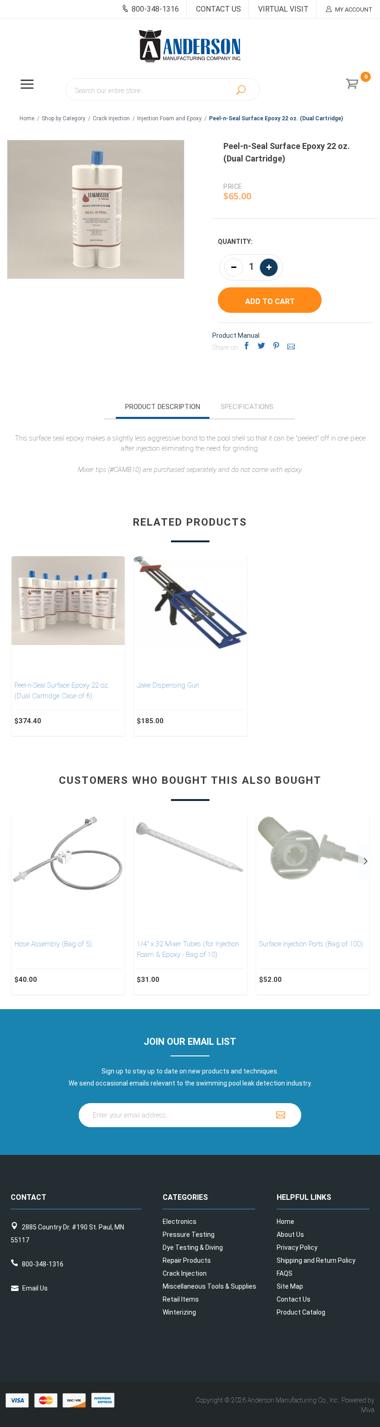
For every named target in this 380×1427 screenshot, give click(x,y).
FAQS (284, 1273)
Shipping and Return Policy (296, 1260)
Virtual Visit (283, 9)
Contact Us (218, 9)
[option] (68, 646)
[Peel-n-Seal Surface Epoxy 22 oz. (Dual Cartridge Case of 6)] (68, 602)
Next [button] (365, 861)
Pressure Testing (186, 1234)
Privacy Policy (296, 1247)
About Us (290, 1234)
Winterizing (179, 1312)
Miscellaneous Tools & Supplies (186, 1286)
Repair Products (186, 1260)
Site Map (290, 1286)
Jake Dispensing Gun (168, 685)
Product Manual (236, 335)
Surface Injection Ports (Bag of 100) (311, 944)
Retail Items (181, 1299)
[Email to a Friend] (291, 346)
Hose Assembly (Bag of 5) (53, 944)
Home (26, 118)
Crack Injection (185, 1273)
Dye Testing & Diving (186, 1247)
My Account (353, 9)
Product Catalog (296, 1312)
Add (270, 301)
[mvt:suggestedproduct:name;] (68, 861)
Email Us (35, 1288)
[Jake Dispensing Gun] (190, 602)
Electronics (179, 1221)
